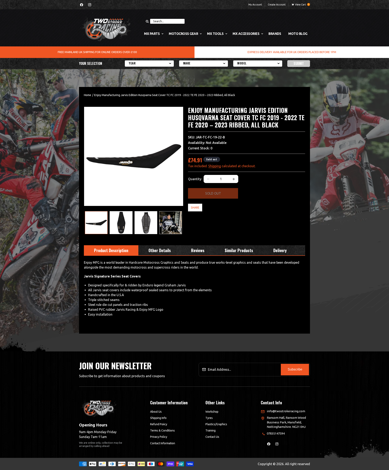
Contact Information (162, 443)
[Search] (147, 21)
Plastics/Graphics (216, 424)
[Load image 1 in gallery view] (96, 222)
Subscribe (295, 369)
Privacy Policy (158, 437)
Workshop (211, 411)
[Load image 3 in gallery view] (146, 222)
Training (210, 430)
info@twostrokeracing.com (286, 411)
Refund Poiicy (158, 424)
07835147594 (276, 433)
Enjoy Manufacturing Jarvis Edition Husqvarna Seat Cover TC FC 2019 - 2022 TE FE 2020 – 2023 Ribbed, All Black (164, 95)
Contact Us (212, 437)
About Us (156, 411)
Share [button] (195, 207)
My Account (255, 4)
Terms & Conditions (162, 430)
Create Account (277, 4)
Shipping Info (158, 418)
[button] (301, 4)
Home (87, 95)
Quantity (194, 179)
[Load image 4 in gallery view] (170, 222)
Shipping (214, 166)
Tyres (209, 418)
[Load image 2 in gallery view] (121, 222)
